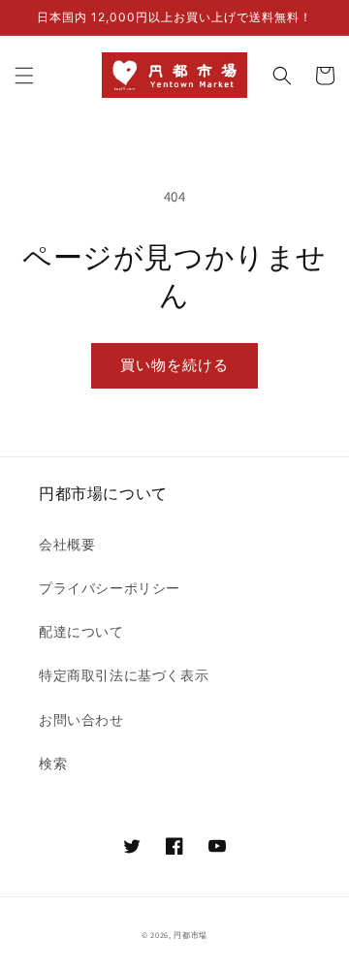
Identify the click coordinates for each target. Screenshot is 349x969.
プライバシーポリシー (109, 588)
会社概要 (67, 544)
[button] (24, 75)
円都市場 (190, 934)
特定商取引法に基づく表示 (123, 675)
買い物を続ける (174, 365)
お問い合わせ (81, 720)
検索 (53, 763)
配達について (81, 632)
